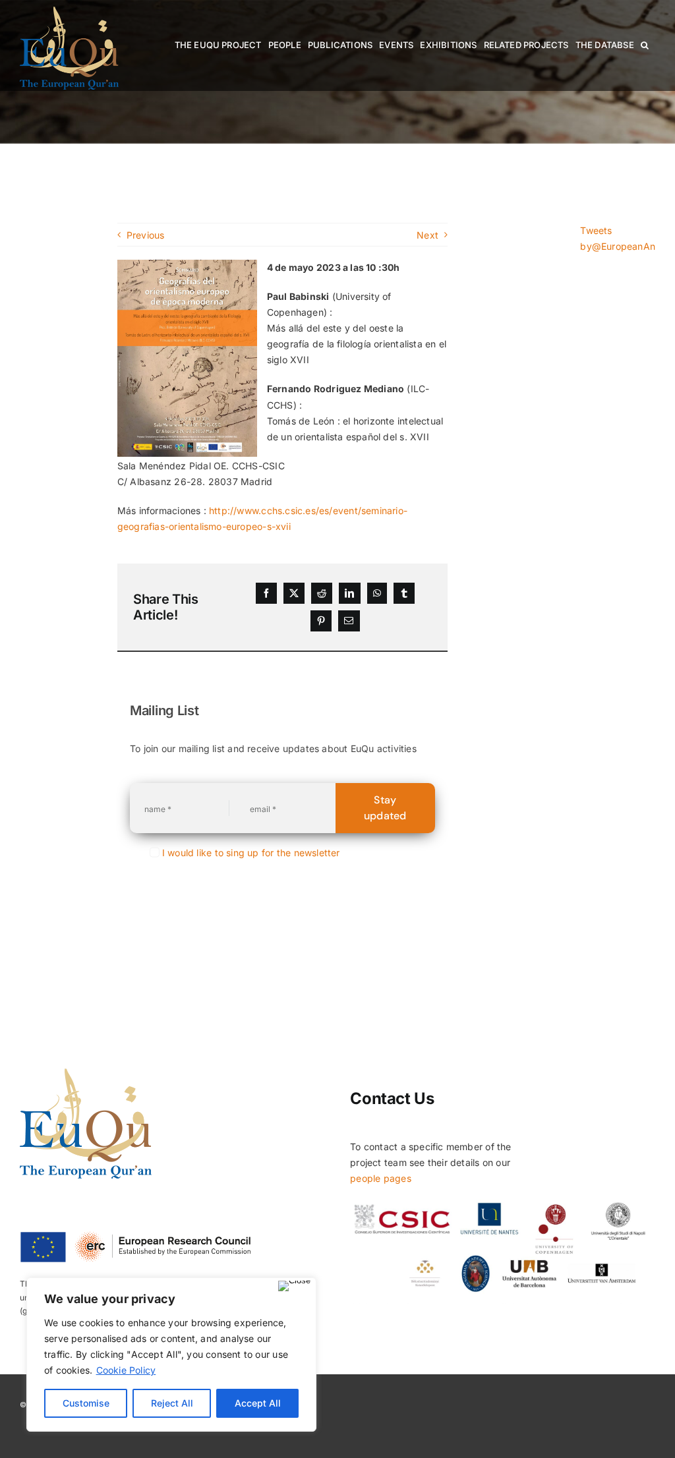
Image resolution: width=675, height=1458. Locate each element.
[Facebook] (266, 593)
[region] (171, 1354)
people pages (380, 1178)
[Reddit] (322, 593)
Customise (86, 1403)
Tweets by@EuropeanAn (617, 238)
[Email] (349, 621)
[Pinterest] (321, 621)
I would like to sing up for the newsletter (251, 852)
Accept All (258, 1403)
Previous (146, 235)
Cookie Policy (126, 1370)
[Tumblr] (404, 593)
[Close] (294, 1286)
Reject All (172, 1403)
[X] (294, 593)
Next (427, 235)
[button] (645, 45)
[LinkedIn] (349, 593)
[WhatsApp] (377, 593)
